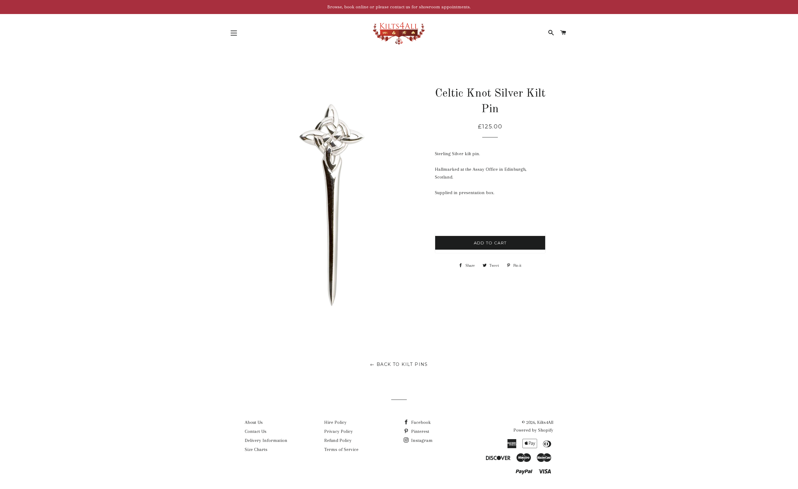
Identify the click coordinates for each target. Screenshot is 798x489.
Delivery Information (266, 440)
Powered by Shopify (533, 430)
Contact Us (256, 431)
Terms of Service (341, 449)
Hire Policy (335, 422)
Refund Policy (338, 440)
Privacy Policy (338, 431)
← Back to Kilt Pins (399, 364)
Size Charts (256, 449)
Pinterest (419, 431)
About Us (254, 422)
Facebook (420, 422)
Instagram (421, 440)
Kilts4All (545, 422)
